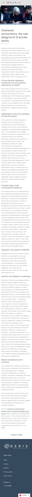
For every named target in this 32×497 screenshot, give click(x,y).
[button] (4, 3)
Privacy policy (8, 472)
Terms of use (8, 476)
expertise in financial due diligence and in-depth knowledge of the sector (15, 411)
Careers (6, 464)
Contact (6, 468)
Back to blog (17, 435)
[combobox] (24, 495)
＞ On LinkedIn (8, 485)
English (24, 495)
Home (5, 460)
